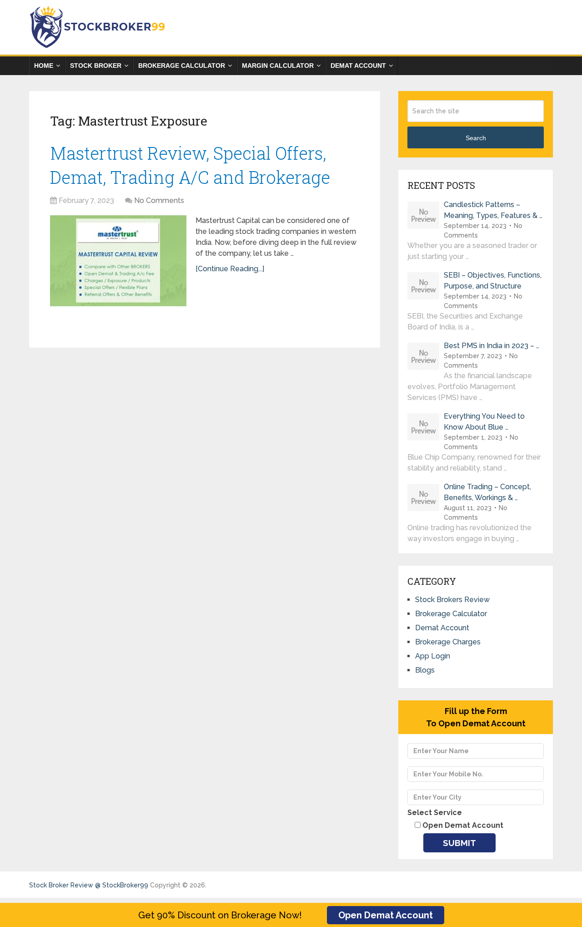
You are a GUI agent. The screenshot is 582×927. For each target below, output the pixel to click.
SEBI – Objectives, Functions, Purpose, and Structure (493, 280)
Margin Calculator (278, 65)
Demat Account (358, 65)
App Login (432, 656)
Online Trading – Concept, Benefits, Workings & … (487, 492)
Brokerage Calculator (181, 65)
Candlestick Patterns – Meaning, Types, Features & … (493, 210)
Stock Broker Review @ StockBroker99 (88, 885)
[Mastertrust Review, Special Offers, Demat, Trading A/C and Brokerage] (118, 260)
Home (43, 65)
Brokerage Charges (448, 642)
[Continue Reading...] (230, 268)
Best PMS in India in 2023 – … (491, 345)
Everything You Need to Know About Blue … (484, 421)
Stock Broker (95, 65)
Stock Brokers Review (452, 599)
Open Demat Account (385, 915)
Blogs (425, 670)
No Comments (159, 200)
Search (476, 138)
